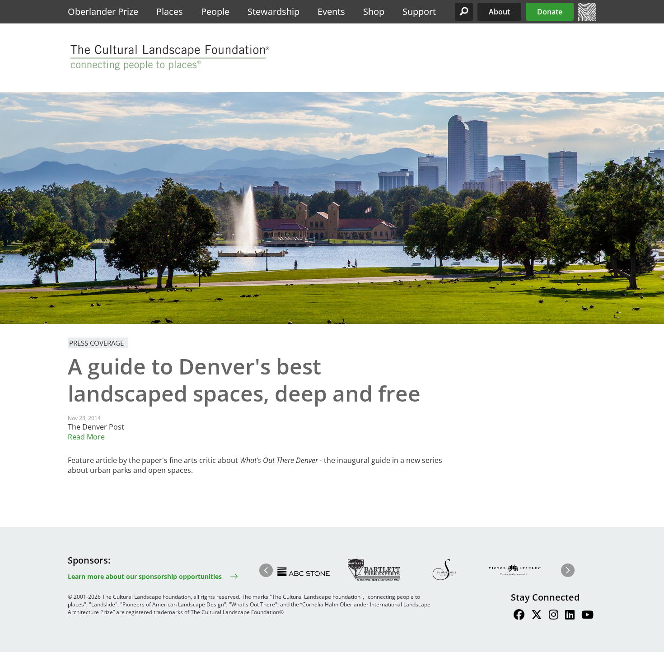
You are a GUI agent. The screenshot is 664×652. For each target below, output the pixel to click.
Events (331, 11)
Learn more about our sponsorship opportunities (145, 576)
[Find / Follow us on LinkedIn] (570, 616)
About (499, 12)
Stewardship (273, 11)
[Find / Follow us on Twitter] (536, 616)
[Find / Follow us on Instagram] (553, 616)
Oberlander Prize (103, 11)
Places (169, 11)
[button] (464, 12)
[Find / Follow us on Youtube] (587, 616)
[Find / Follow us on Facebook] (519, 616)
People (215, 11)
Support (419, 11)
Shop (373, 11)
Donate (549, 12)
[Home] (587, 18)
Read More (86, 437)
